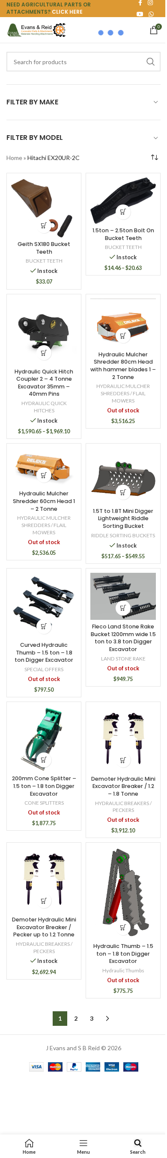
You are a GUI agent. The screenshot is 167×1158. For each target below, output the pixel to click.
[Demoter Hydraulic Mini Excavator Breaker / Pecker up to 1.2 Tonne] (44, 879)
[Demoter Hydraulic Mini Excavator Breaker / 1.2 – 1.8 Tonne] (123, 739)
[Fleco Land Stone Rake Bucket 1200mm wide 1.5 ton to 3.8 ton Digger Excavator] (123, 596)
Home (14, 157)
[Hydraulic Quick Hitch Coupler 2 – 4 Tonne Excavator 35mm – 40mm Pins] (44, 332)
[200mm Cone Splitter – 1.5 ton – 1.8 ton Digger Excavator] (44, 739)
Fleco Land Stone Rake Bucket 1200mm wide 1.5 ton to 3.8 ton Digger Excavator (123, 638)
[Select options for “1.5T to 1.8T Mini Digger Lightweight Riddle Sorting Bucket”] (123, 492)
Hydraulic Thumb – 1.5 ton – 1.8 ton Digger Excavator (123, 953)
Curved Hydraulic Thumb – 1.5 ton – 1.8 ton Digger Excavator (44, 652)
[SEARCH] (151, 61)
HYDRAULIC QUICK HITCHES (44, 407)
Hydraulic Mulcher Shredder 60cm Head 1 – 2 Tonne (44, 501)
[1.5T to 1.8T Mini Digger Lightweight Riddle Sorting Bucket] (123, 476)
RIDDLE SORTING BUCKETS (123, 535)
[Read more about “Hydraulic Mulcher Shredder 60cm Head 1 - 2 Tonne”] (43, 475)
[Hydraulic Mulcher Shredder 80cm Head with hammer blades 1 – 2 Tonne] (123, 323)
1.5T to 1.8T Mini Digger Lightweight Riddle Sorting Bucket (123, 518)
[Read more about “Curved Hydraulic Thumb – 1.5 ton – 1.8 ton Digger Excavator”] (43, 626)
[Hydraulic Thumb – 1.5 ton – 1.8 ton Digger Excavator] (123, 893)
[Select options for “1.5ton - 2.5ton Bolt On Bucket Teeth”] (123, 211)
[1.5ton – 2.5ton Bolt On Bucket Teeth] (123, 201)
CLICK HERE (67, 11)
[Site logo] (36, 29)
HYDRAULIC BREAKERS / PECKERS (123, 807)
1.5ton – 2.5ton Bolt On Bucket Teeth (123, 234)
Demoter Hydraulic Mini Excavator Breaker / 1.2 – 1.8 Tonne (123, 786)
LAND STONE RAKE (123, 658)
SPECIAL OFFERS (43, 669)
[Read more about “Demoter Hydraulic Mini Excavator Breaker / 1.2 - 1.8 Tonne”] (123, 759)
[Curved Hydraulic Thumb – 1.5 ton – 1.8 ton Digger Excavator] (44, 605)
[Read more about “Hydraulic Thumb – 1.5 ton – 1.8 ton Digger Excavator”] (123, 927)
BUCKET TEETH (44, 261)
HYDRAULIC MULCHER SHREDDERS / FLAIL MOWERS (123, 393)
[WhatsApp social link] (151, 14)
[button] (43, 225)
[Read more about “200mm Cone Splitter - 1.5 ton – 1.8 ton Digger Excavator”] (43, 759)
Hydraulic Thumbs (123, 970)
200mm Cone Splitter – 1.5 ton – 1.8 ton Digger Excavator (44, 786)
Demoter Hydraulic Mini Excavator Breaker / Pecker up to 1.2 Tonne (44, 927)
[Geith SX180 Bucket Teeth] (44, 207)
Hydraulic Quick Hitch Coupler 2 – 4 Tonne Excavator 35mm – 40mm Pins (44, 383)
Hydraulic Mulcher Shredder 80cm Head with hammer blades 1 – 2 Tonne (123, 366)
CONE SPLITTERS (44, 803)
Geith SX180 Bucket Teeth (44, 247)
